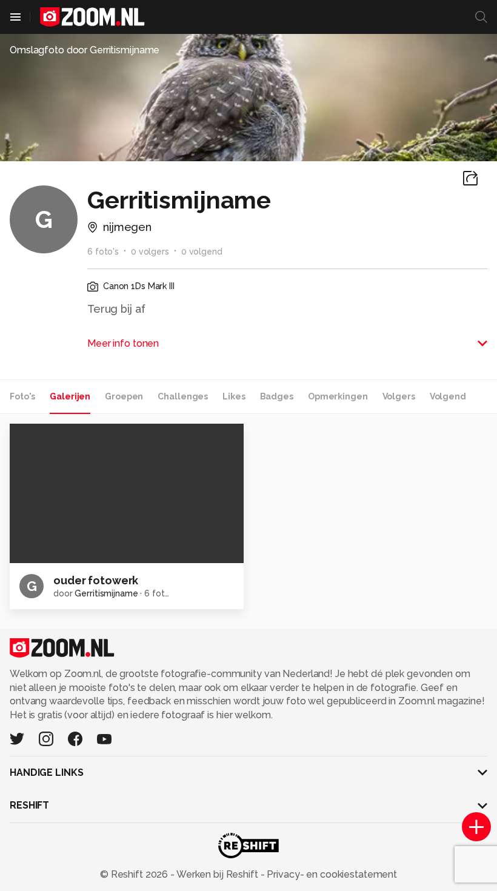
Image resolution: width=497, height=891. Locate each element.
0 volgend (201, 251)
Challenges (183, 396)
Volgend (448, 396)
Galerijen (70, 396)
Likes (233, 396)
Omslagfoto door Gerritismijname (84, 50)
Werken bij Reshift (218, 874)
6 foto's (103, 251)
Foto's (22, 396)
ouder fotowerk (95, 580)
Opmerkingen (338, 396)
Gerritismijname (106, 593)
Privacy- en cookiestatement (330, 874)
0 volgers (150, 251)
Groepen (124, 396)
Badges (276, 396)
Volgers (398, 396)
